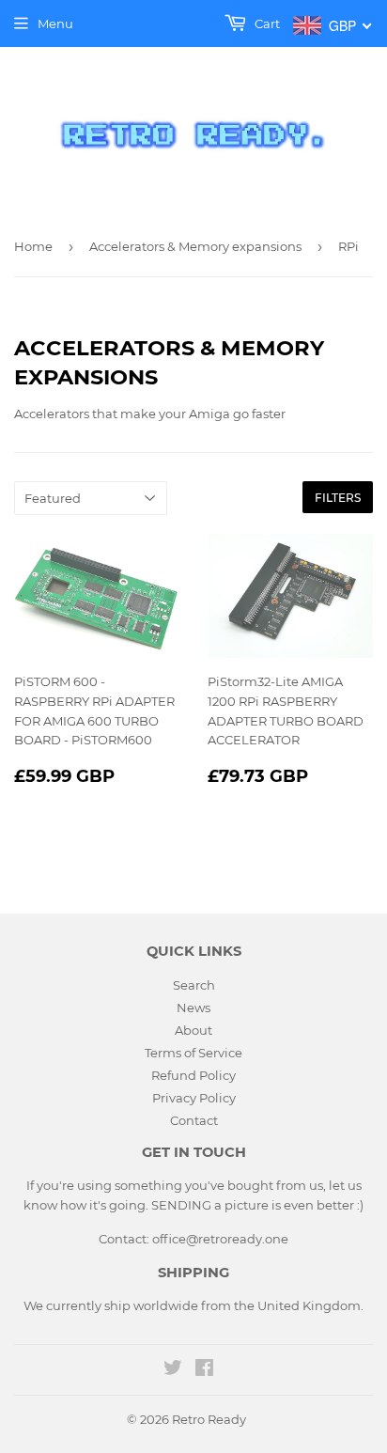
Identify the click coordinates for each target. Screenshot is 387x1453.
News (193, 1007)
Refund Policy (193, 1075)
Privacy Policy (194, 1097)
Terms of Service (193, 1052)
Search (194, 984)
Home (33, 246)
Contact (194, 1120)
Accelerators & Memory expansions (195, 246)
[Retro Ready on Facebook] (204, 1370)
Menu (55, 23)
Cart (266, 23)
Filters (338, 498)
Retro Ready (209, 1419)
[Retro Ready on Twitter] (172, 1370)
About (193, 1030)
